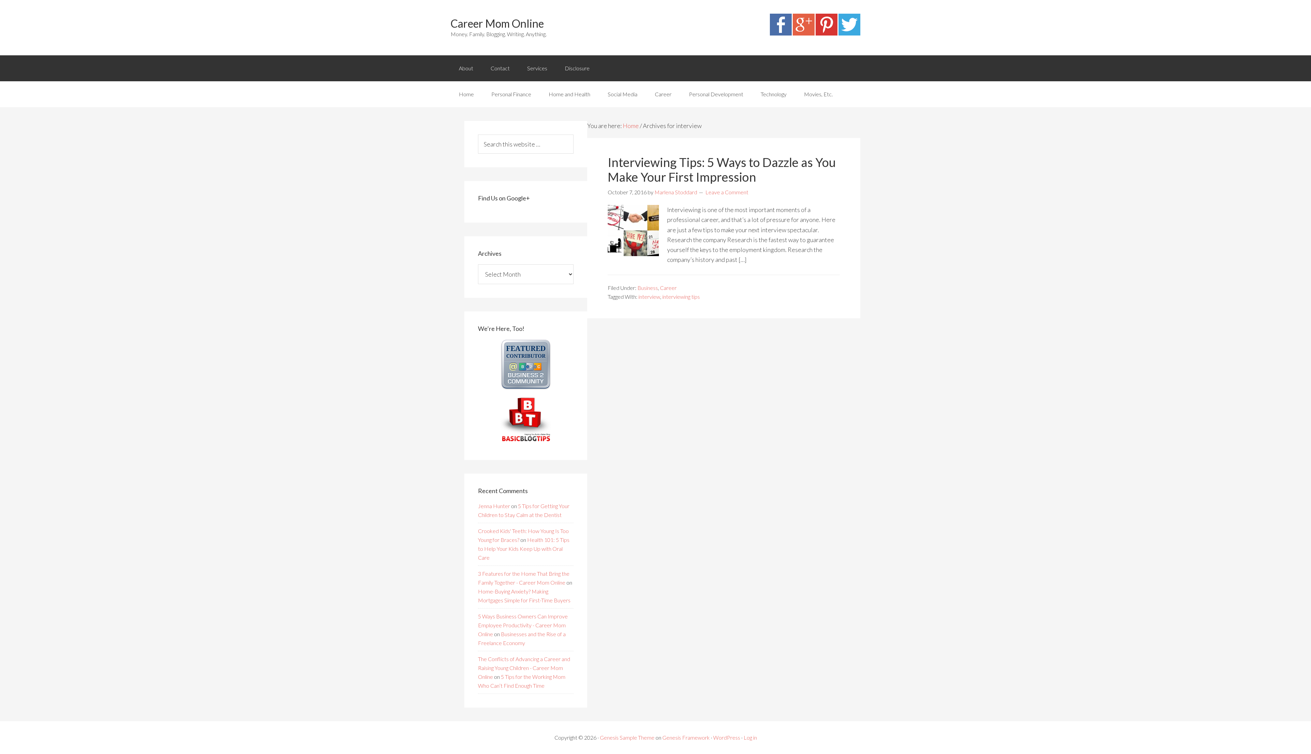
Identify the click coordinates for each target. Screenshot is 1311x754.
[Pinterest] (826, 33)
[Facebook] (781, 33)
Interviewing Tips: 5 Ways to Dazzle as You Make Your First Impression (722, 169)
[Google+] (804, 33)
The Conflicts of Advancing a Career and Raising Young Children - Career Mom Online (524, 668)
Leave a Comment (726, 192)
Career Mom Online (497, 23)
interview (649, 296)
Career (668, 287)
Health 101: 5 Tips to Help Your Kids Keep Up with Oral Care (523, 548)
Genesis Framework (686, 737)
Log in (750, 737)
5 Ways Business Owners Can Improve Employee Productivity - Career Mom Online (523, 625)
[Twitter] (849, 33)
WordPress (726, 737)
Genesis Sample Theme (627, 737)
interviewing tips (681, 296)
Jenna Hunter (494, 506)
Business (647, 287)
